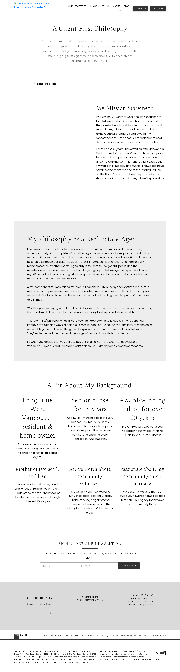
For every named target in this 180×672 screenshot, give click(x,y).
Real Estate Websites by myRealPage (150, 635)
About (116, 6)
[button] (140, 8)
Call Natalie (159, 8)
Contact (122, 10)
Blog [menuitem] (127, 6)
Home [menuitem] (70, 6)
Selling (105, 6)
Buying (94, 6)
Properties (80, 6)
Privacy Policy (126, 635)
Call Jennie (141, 8)
